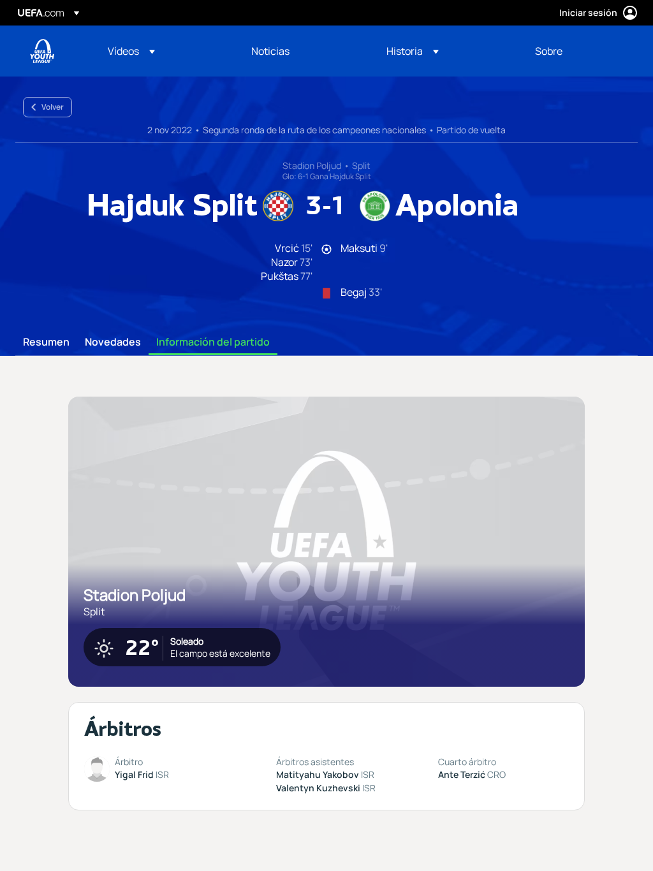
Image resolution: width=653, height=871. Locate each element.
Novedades (113, 342)
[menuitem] (163, 51)
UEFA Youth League (42, 51)
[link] (270, 51)
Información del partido (213, 342)
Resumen (46, 342)
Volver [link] (52, 106)
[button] (131, 51)
